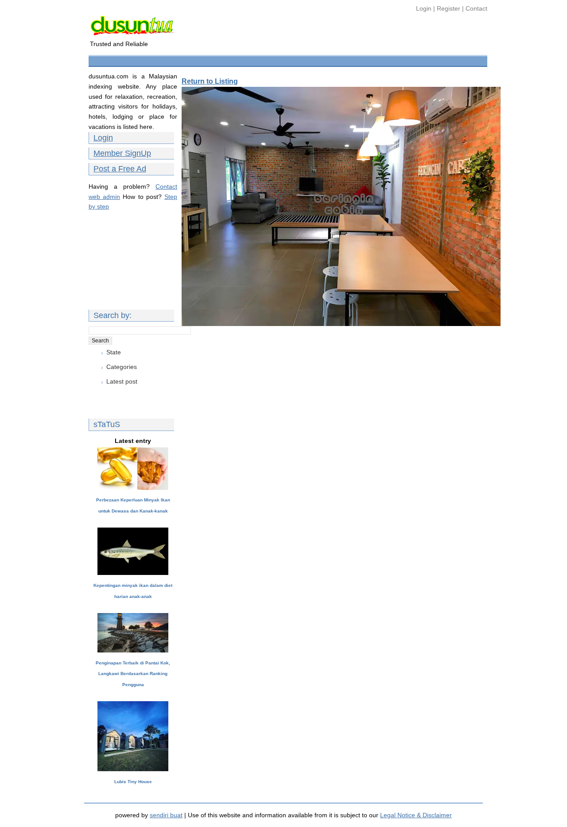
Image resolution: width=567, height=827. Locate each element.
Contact (476, 8)
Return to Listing (210, 81)
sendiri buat (166, 815)
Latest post (121, 381)
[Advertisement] (252, 60)
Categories (121, 366)
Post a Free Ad (119, 168)
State (113, 352)
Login (424, 8)
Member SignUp (122, 153)
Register (448, 8)
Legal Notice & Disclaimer (416, 815)
